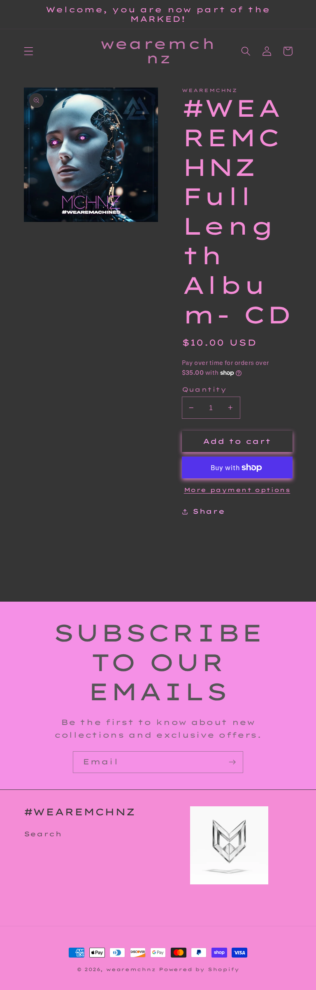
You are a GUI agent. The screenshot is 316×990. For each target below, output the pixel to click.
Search (43, 834)
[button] (28, 51)
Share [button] (209, 511)
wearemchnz (131, 969)
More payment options (237, 489)
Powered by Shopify (199, 969)
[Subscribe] (232, 762)
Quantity (204, 389)
